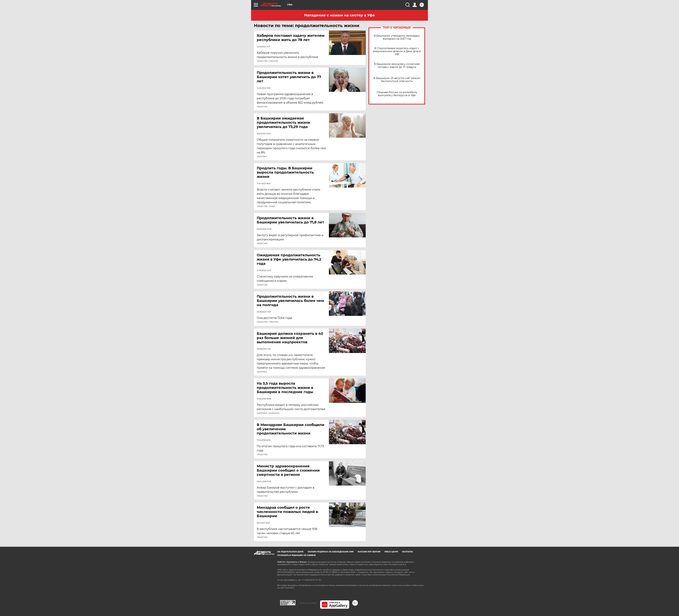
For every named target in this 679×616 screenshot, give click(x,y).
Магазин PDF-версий (369, 552)
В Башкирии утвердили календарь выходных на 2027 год (397, 37)
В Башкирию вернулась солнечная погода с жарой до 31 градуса (397, 66)
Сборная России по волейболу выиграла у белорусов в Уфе (397, 94)
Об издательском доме (290, 552)
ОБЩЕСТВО (262, 107)
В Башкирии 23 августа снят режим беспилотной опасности (396, 80)
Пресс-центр (391, 552)
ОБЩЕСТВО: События (267, 61)
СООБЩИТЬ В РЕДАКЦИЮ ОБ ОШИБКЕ (296, 555)
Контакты (407, 552)
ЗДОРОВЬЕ (262, 156)
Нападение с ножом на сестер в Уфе (339, 15)
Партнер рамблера (307, 603)
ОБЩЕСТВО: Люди (266, 206)
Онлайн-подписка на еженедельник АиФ (331, 552)
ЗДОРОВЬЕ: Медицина (268, 413)
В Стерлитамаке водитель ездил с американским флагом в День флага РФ (397, 51)
